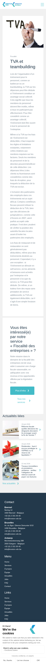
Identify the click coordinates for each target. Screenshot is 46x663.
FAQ (6, 583)
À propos (8, 569)
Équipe (7, 572)
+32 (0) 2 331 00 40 (12, 516)
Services (7, 565)
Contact (7, 586)
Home (6, 562)
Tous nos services (21, 400)
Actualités (8, 576)
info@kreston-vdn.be (12, 519)
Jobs (6, 579)
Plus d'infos (20, 391)
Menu (42, 4)
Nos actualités (9, 483)
